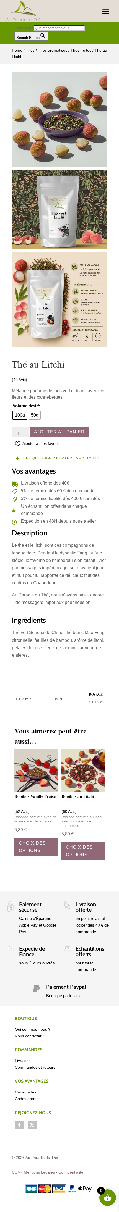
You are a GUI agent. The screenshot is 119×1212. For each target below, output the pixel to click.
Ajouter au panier (59, 432)
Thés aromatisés (52, 50)
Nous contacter (28, 1036)
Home (17, 50)
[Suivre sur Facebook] (19, 1125)
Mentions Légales (39, 1172)
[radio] (20, 415)
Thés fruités (81, 50)
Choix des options (32, 847)
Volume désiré (26, 405)
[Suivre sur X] (32, 1125)
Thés (30, 50)
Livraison (23, 1060)
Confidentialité (70, 1172)
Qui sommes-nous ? (32, 1029)
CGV (16, 1172)
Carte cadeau (27, 1092)
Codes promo (27, 1099)
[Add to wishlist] (49, 757)
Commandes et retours (35, 1067)
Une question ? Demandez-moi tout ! (61, 458)
